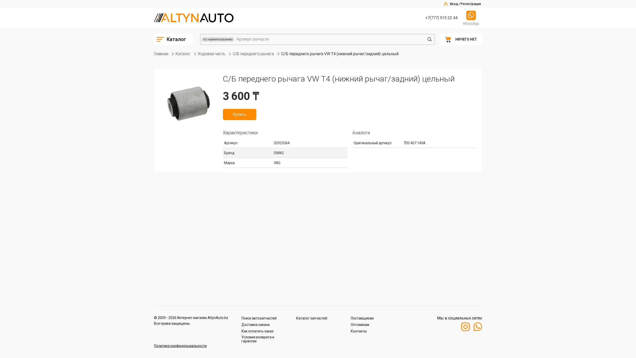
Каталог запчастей (311, 318)
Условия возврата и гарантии (257, 339)
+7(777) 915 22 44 (441, 17)
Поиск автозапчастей (259, 318)
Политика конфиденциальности (180, 346)
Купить (239, 114)
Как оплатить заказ (257, 331)
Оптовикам (360, 325)
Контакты (359, 331)
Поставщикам (362, 318)
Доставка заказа (255, 325)
